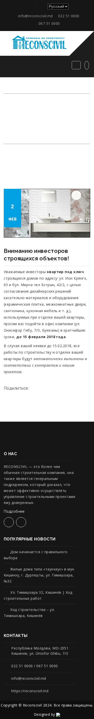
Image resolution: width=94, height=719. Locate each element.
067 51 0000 (49, 23)
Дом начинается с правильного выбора (36, 554)
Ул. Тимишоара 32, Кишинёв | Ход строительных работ (38, 595)
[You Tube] (41, 6)
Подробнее (15, 511)
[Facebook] (30, 6)
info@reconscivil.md (35, 16)
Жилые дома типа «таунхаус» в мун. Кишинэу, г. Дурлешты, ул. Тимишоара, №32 (39, 575)
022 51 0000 (68, 16)
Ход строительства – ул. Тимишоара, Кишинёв (29, 612)
